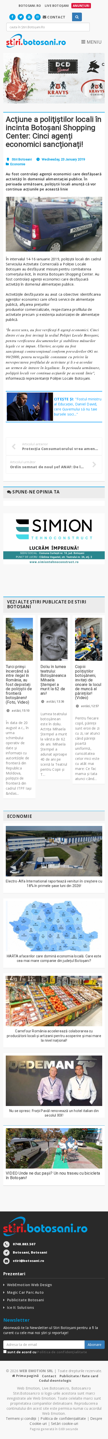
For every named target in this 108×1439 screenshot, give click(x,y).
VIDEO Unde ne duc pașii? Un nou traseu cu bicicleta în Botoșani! (53, 1175)
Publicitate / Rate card (79, 1376)
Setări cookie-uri (64, 1423)
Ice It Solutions (20, 1307)
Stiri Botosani (22, 159)
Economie (17, 164)
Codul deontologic (55, 1380)
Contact (49, 1376)
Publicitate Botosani (25, 1299)
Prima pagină (27, 1375)
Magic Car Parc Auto (25, 1292)
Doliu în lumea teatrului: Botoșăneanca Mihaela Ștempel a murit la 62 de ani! (53, 680)
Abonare (94, 1344)
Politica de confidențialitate (62, 1352)
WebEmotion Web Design (29, 1284)
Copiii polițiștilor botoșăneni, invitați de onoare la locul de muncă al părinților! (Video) (88, 682)
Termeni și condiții (21, 1418)
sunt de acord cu (47, 1352)
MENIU (93, 42)
